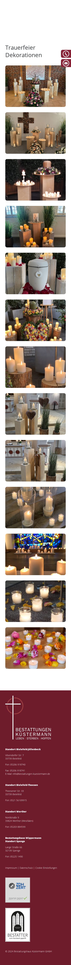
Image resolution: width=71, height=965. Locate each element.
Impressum (11, 867)
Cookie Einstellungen (46, 867)
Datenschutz (26, 867)
